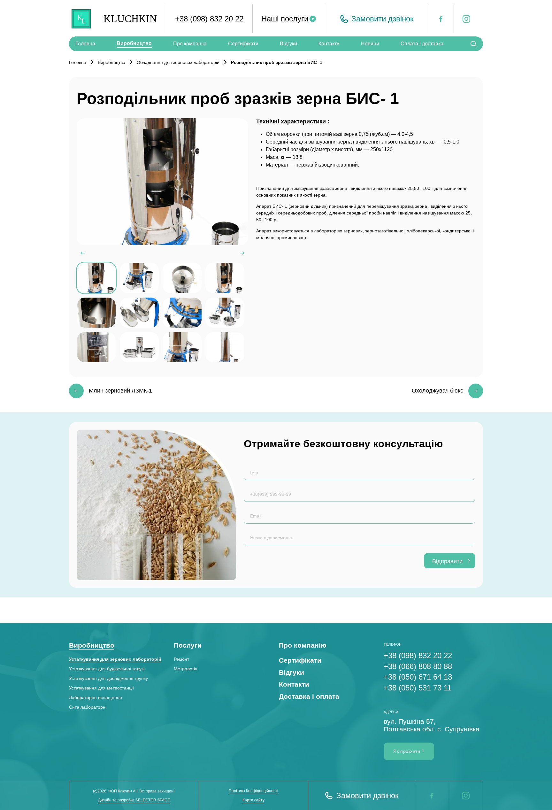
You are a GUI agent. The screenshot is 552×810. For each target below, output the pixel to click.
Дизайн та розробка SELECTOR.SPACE (134, 800)
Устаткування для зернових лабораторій (115, 659)
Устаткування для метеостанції (101, 687)
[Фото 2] (139, 277)
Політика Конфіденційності (253, 791)
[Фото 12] (224, 347)
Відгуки (288, 43)
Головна (85, 43)
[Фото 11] (182, 347)
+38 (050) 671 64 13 (418, 677)
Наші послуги (284, 18)
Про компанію (189, 43)
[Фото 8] (224, 312)
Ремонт (181, 659)
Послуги (188, 645)
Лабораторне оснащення (95, 697)
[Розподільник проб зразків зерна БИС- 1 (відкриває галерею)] (162, 181)
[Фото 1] (96, 277)
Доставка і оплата (309, 696)
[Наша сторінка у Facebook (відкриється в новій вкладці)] (432, 795)
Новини (370, 43)
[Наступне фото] (242, 253)
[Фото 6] (139, 312)
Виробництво (134, 43)
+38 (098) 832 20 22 (209, 18)
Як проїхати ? (409, 751)
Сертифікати (243, 43)
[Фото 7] (182, 312)
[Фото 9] (96, 347)
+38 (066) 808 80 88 (418, 666)
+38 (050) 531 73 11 (417, 687)
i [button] (463, 19)
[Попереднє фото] (83, 253)
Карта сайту (253, 800)
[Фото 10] (139, 347)
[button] (376, 18)
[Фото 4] (224, 277)
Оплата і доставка (422, 43)
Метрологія (185, 668)
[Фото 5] (96, 312)
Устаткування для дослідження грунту (108, 678)
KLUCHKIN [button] (130, 18)
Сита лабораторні (87, 707)
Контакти (329, 43)
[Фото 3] (182, 277)
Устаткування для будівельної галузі (106, 668)
